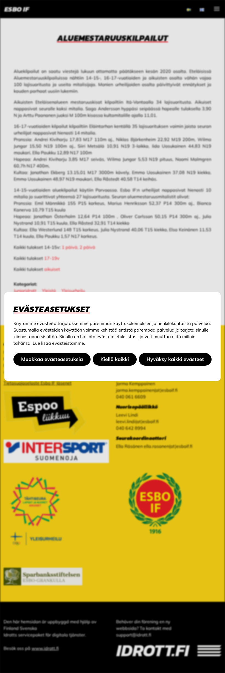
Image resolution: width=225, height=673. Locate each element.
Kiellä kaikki (114, 359)
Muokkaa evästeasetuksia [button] (52, 359)
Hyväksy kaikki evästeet (175, 359)
